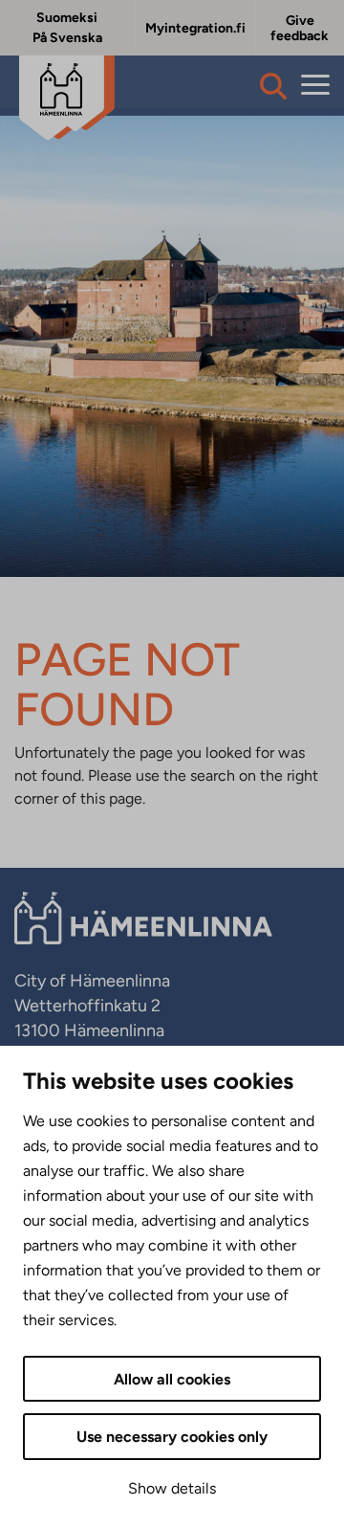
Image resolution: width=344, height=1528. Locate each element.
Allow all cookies (172, 1379)
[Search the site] (273, 86)
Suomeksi (66, 18)
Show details (172, 1488)
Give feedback (299, 28)
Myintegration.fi (195, 28)
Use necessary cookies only (172, 1437)
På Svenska (67, 38)
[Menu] (315, 85)
